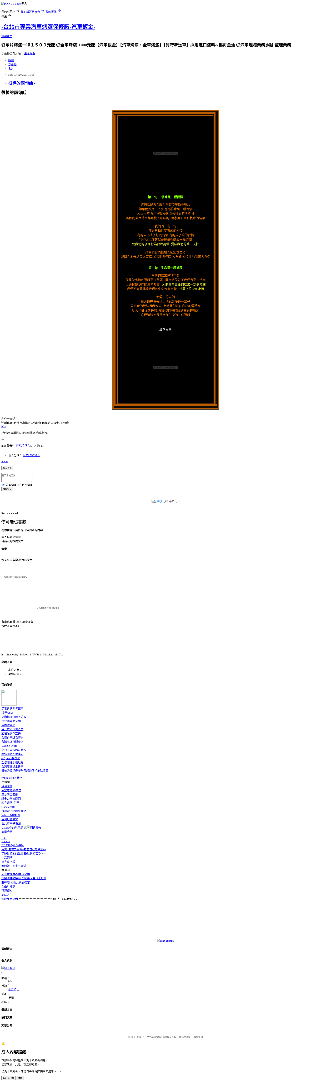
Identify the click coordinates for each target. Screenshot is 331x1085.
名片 (11, 68)
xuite (4, 838)
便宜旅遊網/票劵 (11, 790)
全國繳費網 (8, 725)
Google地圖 (8, 806)
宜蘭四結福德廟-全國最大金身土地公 (23, 878)
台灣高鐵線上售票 (12, 766)
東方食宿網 (8, 861)
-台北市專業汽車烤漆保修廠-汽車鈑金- (48, 27)
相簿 (11, 60)
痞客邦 (20, 445)
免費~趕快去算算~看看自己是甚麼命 (23, 849)
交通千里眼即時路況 (13, 750)
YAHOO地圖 (9, 745)
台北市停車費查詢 (12, 729)
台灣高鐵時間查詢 (12, 741)
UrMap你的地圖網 (12, 827)
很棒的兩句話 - (22, 83)
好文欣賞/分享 (31, 455)
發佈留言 (7, 489)
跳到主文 (6, 36)
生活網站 (6, 857)
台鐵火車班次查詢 (12, 737)
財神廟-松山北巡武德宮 (15, 882)
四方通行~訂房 (10, 802)
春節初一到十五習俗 (13, 865)
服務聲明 (198, 1037)
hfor (3, 426)
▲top (4, 461)
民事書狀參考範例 (12, 708)
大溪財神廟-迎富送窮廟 (15, 874)
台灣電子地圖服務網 (13, 811)
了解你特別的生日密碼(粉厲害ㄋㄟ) (22, 853)
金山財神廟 (8, 886)
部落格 (12, 64)
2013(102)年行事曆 (12, 845)
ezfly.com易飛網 (10, 758)
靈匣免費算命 (9, 899)
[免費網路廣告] (34, 827)
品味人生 (6, 894)
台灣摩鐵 (6, 786)
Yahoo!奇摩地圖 (10, 815)
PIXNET (140, 1037)
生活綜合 (29, 53)
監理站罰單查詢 (11, 733)
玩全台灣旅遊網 (11, 798)
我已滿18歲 (8, 1078)
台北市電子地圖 (11, 823)
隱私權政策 (184, 1037)
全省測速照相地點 (12, 762)
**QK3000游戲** (11, 778)
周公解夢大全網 (11, 721)
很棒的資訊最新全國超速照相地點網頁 (24, 770)
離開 (20, 1078)
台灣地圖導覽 (9, 819)
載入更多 (7, 468)
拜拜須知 (6, 890)
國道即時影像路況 (12, 754)
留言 (27, 445)
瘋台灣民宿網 (9, 794)
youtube (5, 841)
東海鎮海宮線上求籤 (13, 716)
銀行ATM (7, 712)
